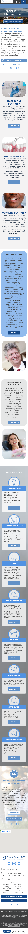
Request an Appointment (13, 21)
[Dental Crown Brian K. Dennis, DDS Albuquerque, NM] (14, 666)
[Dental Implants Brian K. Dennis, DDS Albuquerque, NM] (14, 478)
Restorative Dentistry (14, 102)
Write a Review (14, 813)
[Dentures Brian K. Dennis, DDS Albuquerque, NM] (14, 630)
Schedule (7, 931)
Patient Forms (14, 904)
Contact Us (14, 900)
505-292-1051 (19, 931)
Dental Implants (14, 156)
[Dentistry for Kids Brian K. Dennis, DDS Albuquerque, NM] (14, 516)
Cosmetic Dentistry (14, 212)
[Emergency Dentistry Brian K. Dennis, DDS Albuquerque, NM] (14, 730)
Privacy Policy (13, 911)
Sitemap (14, 917)
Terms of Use (23, 911)
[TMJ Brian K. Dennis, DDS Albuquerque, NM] (14, 554)
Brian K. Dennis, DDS (14, 915)
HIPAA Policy (4, 911)
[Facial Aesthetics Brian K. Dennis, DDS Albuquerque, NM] (14, 591)
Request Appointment (14, 896)
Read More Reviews (14, 819)
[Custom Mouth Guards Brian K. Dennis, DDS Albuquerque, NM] (14, 697)
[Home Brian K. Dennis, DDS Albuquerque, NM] (14, 857)
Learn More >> (14, 126)
